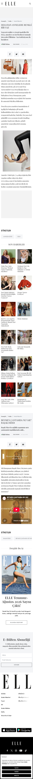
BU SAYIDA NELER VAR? (16, 622)
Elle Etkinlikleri (23, 701)
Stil (2, 705)
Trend (2, 701)
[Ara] (30, 3)
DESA (19, 236)
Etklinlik (21, 694)
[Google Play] (24, 730)
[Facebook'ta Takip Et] (7, 750)
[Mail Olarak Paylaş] (23, 54)
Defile (3, 712)
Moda (9, 21)
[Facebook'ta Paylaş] (9, 54)
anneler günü (7, 236)
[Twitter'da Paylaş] (16, 54)
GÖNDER (16, 665)
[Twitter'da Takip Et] (12, 750)
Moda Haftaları (5, 708)
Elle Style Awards (24, 697)
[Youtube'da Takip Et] (20, 750)
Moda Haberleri (18, 21)
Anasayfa (3, 21)
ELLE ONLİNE (16, 44)
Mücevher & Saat (6, 716)
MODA (3, 694)
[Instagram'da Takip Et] (16, 750)
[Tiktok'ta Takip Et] (26, 750)
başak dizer (6, 538)
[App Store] (8, 730)
